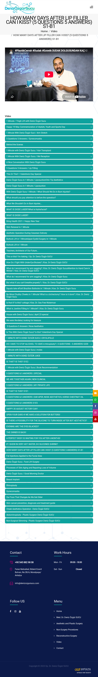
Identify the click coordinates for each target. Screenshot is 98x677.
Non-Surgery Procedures (67, 629)
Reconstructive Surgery (66, 636)
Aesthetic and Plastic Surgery (69, 623)
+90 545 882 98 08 (24, 562)
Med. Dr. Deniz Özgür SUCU (68, 617)
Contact (59, 648)
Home (44, 31)
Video (54, 31)
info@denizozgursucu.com (27, 583)
